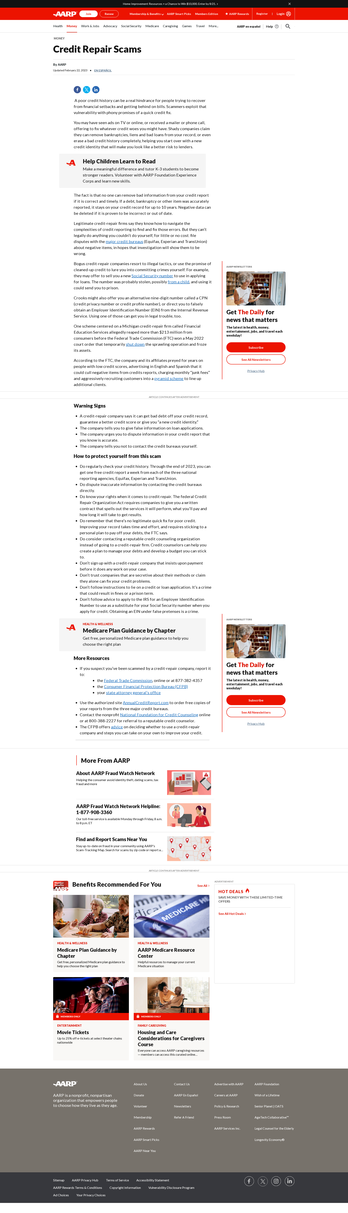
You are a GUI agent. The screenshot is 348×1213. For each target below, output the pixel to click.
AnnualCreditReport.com (146, 702)
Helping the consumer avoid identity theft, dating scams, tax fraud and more (117, 782)
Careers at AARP (226, 1095)
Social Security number (152, 275)
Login (281, 14)
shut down (135, 344)
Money (59, 38)
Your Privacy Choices (91, 1195)
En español (103, 70)
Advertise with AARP (228, 1084)
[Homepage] (65, 14)
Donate (139, 1095)
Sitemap (58, 1180)
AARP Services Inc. (227, 1128)
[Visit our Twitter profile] (263, 1181)
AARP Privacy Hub (85, 1180)
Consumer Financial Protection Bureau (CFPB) (146, 686)
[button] (288, 26)
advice (117, 726)
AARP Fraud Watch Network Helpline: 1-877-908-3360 (118, 809)
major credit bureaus (124, 241)
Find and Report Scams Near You (111, 839)
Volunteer (140, 1106)
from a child (178, 281)
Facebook (79, 91)
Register (262, 13)
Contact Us (182, 1084)
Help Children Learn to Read (119, 161)
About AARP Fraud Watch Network (115, 773)
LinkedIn (97, 91)
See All (202, 885)
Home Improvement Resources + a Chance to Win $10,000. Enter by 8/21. (169, 3)
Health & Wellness (98, 624)
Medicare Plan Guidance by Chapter (129, 630)
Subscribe (256, 347)
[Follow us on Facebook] (249, 1181)
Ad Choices (61, 1195)
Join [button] (88, 14)
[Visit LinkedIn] (290, 1181)
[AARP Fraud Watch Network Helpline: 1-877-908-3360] (189, 815)
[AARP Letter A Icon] (71, 631)
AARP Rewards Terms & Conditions (77, 1187)
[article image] (272, 26)
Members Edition (206, 14)
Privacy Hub (256, 371)
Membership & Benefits (145, 14)
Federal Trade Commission (128, 680)
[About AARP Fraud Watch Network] (189, 782)
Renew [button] (109, 14)
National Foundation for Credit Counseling (159, 714)
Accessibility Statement (152, 1180)
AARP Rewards (144, 1128)
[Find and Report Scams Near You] (189, 848)
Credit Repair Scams (97, 49)
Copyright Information (125, 1187)
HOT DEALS (231, 891)
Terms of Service (117, 1180)
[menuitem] (58, 28)
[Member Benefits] (62, 885)
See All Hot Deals (231, 913)
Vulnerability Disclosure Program (171, 1187)
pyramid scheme (168, 378)
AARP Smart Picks (179, 14)
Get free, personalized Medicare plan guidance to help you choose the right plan (135, 641)
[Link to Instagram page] (276, 1181)
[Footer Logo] (85, 1084)
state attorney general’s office (133, 692)
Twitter (88, 91)
